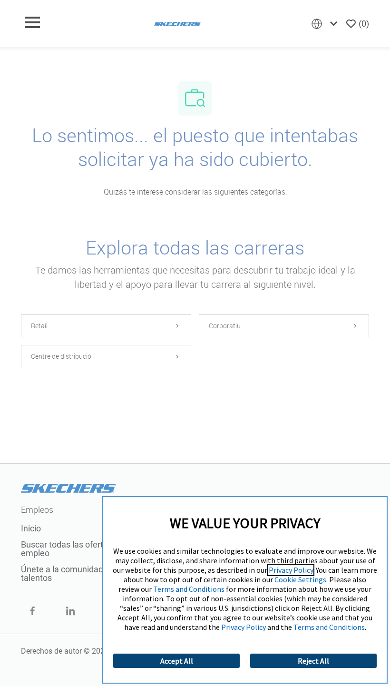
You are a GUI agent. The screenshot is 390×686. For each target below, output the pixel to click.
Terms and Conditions (188, 589)
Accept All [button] (176, 661)
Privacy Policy (291, 570)
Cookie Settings (300, 579)
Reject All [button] (313, 661)
